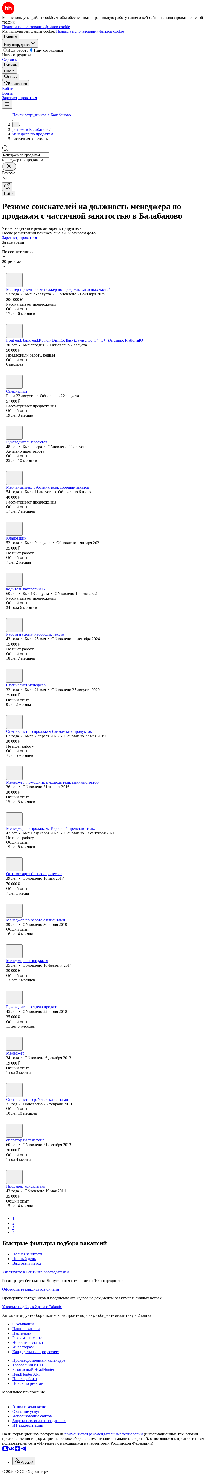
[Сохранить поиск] (7, 186)
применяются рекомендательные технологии (103, 1434)
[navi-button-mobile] (7, 104)
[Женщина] (14, 382)
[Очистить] (9, 166)
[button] (7, 88)
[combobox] (25, 155)
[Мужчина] (14, 280)
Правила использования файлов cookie (90, 31)
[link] (10, 77)
